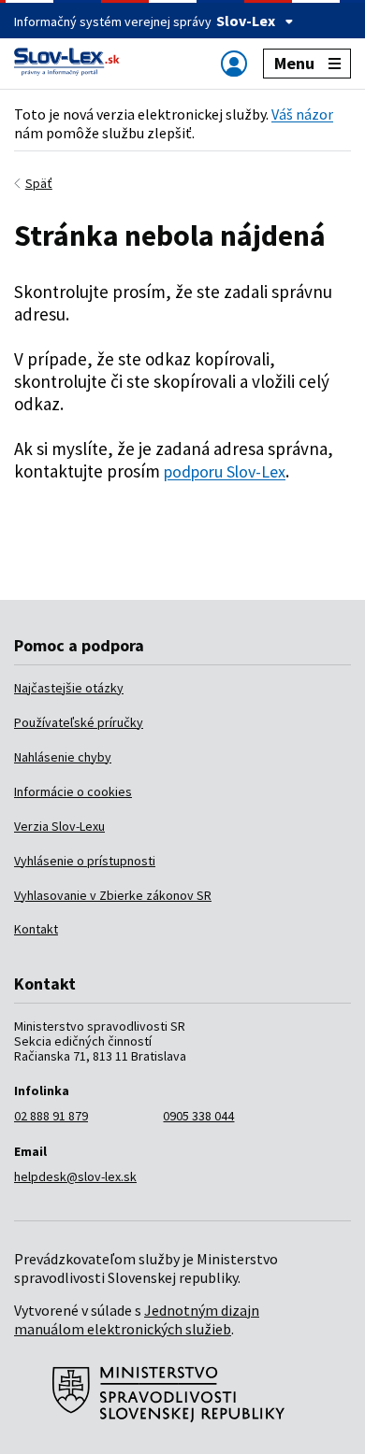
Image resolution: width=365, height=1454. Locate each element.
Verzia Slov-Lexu (59, 826)
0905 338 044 (198, 1115)
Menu (294, 63)
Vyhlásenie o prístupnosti (84, 860)
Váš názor (302, 114)
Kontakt (36, 928)
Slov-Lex (245, 20)
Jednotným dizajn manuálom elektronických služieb (136, 1319)
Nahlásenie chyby (62, 756)
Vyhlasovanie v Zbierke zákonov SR (113, 895)
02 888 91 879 (51, 1115)
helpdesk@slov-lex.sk (75, 1176)
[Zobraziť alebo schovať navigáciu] (234, 63)
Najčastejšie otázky (69, 687)
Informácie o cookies (73, 791)
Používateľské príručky (78, 722)
